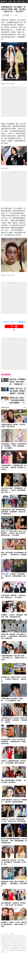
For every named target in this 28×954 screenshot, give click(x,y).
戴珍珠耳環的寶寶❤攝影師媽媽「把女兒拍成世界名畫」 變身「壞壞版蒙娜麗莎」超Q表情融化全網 (14, 840)
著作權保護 (11, 933)
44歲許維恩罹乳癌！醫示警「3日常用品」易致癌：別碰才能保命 (13, 425)
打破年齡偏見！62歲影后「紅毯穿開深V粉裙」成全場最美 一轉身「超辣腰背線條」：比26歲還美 (14, 446)
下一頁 (14, 326)
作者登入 (4, 1)
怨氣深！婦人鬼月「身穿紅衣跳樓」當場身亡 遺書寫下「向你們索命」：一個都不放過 (18, 391)
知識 (10, 1)
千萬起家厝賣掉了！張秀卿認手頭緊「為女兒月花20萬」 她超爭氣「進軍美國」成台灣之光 (14, 467)
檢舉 (16, 15)
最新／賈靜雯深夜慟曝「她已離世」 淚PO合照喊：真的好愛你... (13, 781)
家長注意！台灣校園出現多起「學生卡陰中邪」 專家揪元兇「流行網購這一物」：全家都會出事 (18, 381)
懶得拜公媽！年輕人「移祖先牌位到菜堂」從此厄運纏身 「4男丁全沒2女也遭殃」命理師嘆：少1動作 (18, 400)
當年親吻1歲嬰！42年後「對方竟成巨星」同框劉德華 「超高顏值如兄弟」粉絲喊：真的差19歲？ (14, 741)
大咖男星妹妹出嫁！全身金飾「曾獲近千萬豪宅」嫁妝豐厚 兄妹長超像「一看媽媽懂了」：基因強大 (14, 720)
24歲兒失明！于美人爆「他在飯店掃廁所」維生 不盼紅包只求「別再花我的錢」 (14, 820)
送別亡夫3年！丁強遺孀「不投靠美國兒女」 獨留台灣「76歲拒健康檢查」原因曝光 (13, 576)
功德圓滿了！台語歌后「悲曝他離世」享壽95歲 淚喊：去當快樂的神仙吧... (14, 616)
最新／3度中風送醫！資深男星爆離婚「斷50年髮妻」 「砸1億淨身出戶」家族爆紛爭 (13, 554)
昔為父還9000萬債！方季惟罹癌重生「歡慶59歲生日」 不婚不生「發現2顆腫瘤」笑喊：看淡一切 (13, 490)
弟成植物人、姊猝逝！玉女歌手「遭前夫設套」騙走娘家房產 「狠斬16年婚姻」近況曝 (14, 924)
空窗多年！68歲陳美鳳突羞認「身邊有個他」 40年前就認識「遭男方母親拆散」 (13, 762)
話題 (14, 1)
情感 (19, 1)
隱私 (2, 933)
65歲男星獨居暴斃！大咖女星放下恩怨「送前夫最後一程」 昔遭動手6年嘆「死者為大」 (13, 657)
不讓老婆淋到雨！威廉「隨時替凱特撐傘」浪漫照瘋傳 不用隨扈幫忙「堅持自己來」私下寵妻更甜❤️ (14, 511)
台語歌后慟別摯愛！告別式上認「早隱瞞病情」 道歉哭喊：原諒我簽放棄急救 (14, 800)
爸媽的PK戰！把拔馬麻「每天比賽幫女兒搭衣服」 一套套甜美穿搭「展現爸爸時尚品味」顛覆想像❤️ (14, 636)
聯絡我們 (6, 933)
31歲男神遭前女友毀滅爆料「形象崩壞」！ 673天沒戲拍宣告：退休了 (12, 699)
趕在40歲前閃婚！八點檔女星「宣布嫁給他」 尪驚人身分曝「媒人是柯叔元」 (13, 904)
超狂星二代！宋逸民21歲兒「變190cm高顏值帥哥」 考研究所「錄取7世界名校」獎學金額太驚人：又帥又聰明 (13, 533)
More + (25, 407)
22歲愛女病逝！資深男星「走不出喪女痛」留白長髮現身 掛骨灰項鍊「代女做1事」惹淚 (13, 862)
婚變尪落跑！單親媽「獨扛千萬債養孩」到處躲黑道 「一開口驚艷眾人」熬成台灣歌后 (14, 883)
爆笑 (23, 1)
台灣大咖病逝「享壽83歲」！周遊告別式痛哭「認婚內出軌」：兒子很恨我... (13, 596)
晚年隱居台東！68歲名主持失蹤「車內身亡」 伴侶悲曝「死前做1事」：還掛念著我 (13, 679)
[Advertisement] (14, 103)
